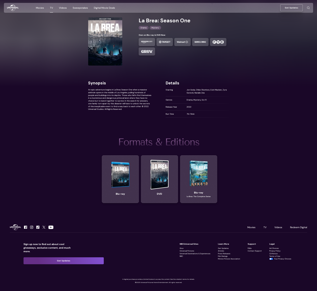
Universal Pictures (187, 251)
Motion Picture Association (229, 259)
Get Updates (223, 248)
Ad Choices (274, 248)
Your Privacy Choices (282, 259)
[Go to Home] (13, 8)
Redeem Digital (298, 227)
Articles (221, 251)
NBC (181, 256)
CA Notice (273, 253)
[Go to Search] (308, 7)
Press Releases (224, 253)
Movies (251, 227)
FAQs (250, 248)
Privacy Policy (274, 251)
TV (264, 227)
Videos (278, 227)
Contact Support (255, 251)
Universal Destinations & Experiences (195, 253)
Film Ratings (223, 256)
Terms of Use (274, 256)
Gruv (182, 248)
